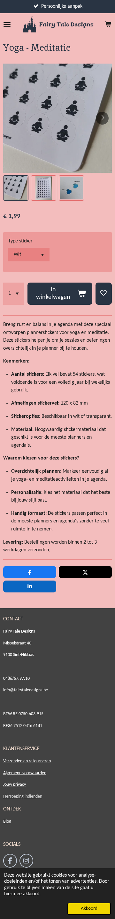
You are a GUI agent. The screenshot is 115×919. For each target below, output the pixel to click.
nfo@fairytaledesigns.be (26, 690)
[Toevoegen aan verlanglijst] (104, 294)
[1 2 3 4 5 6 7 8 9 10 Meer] (13, 294)
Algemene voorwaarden (24, 773)
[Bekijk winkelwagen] (108, 24)
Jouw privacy (14, 785)
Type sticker (20, 241)
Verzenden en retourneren (27, 761)
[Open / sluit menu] (7, 24)
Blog (7, 821)
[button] (15, 188)
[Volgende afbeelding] (102, 118)
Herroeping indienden (22, 796)
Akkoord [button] (89, 908)
